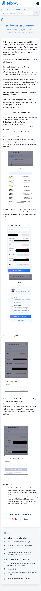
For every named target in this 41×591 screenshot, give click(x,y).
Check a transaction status (15, 549)
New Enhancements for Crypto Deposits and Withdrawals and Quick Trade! (21, 564)
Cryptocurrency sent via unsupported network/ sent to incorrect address (19, 553)
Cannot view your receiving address (18, 578)
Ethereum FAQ (11, 569)
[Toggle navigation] (37, 3)
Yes (26, 519)
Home (3, 9)
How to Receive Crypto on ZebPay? (18, 542)
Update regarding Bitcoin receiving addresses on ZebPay (22, 574)
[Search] (36, 13)
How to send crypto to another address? (20, 545)
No (16, 519)
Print (9, 533)
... (10, 9)
